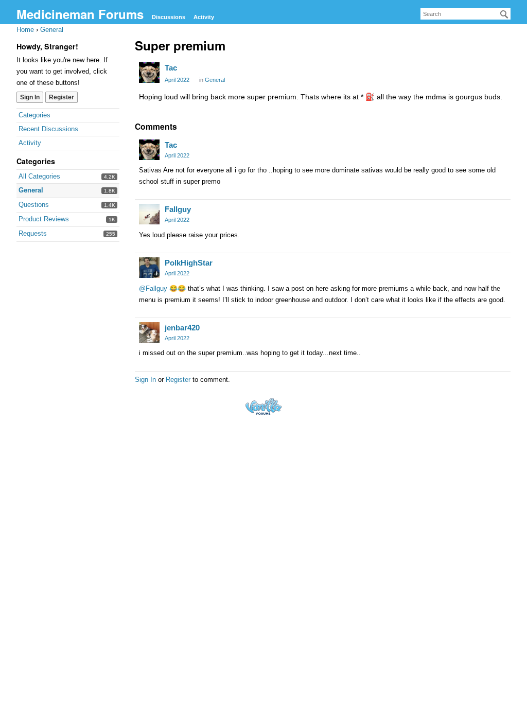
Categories (34, 115)
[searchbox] (465, 14)
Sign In (30, 97)
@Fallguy (153, 288)
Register (61, 97)
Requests (33, 233)
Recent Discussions (48, 129)
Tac (171, 67)
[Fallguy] (149, 214)
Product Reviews (44, 219)
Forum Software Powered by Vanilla (263, 406)
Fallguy (178, 209)
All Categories (39, 176)
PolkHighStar (189, 262)
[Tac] (149, 72)
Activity (204, 17)
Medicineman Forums (80, 14)
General (31, 190)
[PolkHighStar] (149, 267)
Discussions (168, 17)
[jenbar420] (149, 332)
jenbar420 (182, 327)
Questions (34, 204)
